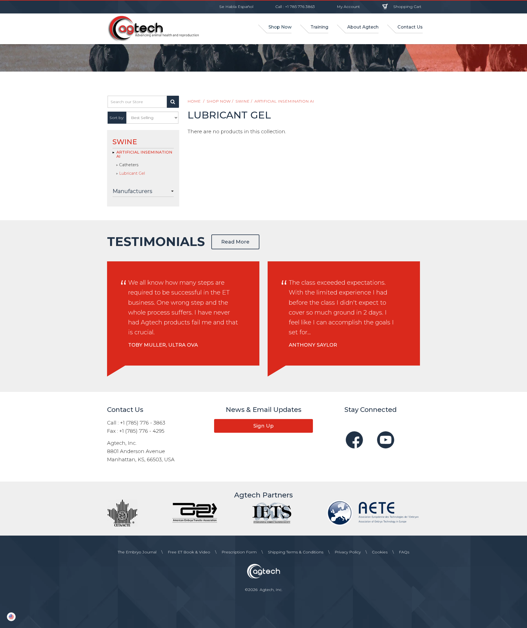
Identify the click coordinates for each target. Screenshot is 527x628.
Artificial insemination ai (284, 101)
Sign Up (263, 426)
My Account (348, 6)
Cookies (380, 552)
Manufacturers (132, 191)
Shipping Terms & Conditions (295, 552)
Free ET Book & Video (189, 552)
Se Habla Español (236, 6)
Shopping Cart (407, 6)
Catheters (128, 165)
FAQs (404, 552)
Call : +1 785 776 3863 (295, 6)
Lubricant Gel (132, 173)
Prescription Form (239, 552)
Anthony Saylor (313, 345)
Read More (235, 242)
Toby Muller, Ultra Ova (163, 345)
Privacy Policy (348, 552)
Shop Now (219, 101)
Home (194, 101)
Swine (243, 101)
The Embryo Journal (137, 552)
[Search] (173, 102)
